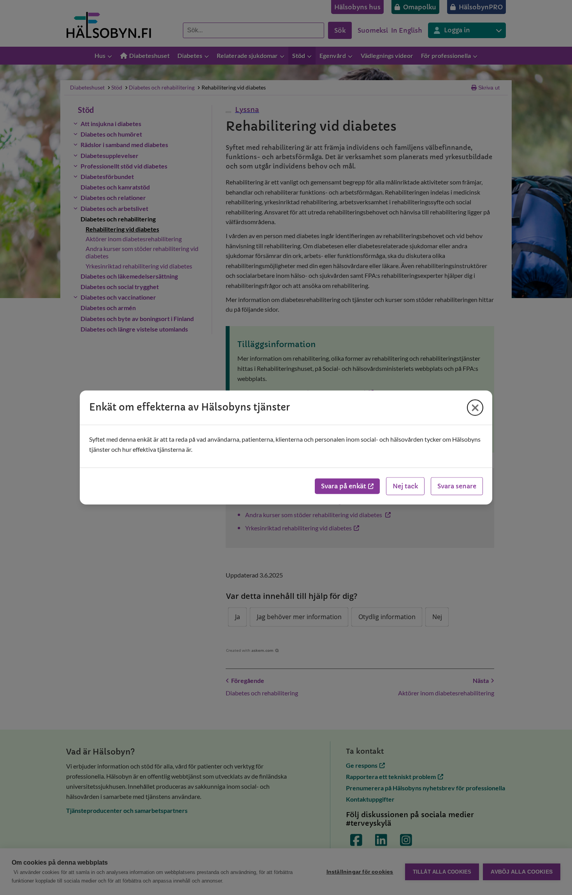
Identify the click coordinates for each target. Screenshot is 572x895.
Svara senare (456, 486)
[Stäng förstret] (475, 407)
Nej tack (405, 486)
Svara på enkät (343, 486)
